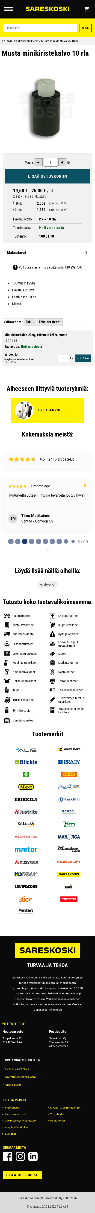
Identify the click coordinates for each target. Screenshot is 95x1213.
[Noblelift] (69, 862)
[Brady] (69, 762)
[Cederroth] (26, 774)
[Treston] (69, 899)
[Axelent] (69, 749)
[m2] (26, 837)
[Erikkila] (26, 799)
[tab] (12, 322)
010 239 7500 (74, 267)
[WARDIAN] (26, 911)
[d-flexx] (26, 787)
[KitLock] (26, 824)
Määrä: (29, 162)
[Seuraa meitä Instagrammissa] (20, 1156)
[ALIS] (26, 749)
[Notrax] (26, 874)
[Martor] (26, 849)
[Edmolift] (69, 787)
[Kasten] (69, 812)
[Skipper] (69, 886)
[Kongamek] (69, 824)
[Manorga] (69, 837)
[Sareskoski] (69, 874)
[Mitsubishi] (26, 862)
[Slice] (26, 899)
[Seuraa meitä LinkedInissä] (33, 1156)
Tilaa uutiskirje (22, 1175)
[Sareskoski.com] (47, 958)
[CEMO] (69, 774)
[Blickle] (26, 762)
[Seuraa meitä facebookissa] (7, 1156)
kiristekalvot (47, 584)
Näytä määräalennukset (19, 359)
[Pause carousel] (47, 549)
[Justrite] (26, 812)
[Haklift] (69, 799)
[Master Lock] (69, 849)
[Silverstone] (26, 886)
